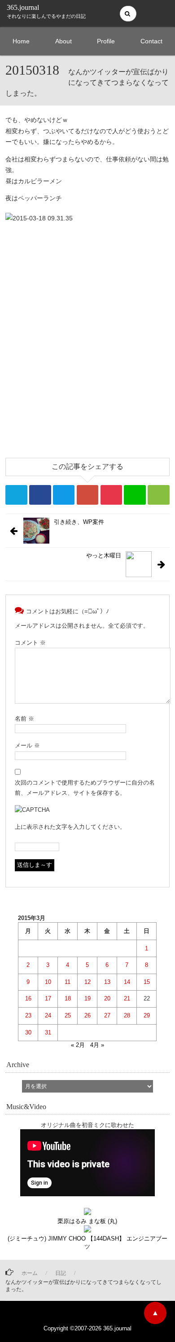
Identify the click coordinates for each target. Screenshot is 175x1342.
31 (48, 1032)
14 (127, 982)
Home (21, 41)
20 (107, 998)
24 (48, 1015)
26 (87, 1015)
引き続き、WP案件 (79, 522)
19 (87, 998)
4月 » (97, 1045)
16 (28, 998)
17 (48, 998)
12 (87, 982)
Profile (106, 41)
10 (48, 982)
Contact (151, 41)
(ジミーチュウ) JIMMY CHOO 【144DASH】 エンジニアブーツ (87, 1242)
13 (107, 982)
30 (28, 1032)
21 (127, 998)
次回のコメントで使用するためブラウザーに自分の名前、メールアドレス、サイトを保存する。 (85, 787)
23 (28, 1015)
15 (147, 982)
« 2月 (78, 1045)
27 (107, 1015)
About (63, 41)
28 (127, 1015)
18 (68, 998)
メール (27, 745)
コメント (30, 642)
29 (147, 1015)
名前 (24, 718)
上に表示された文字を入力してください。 (70, 826)
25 (68, 1015)
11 (67, 982)
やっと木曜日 (103, 555)
